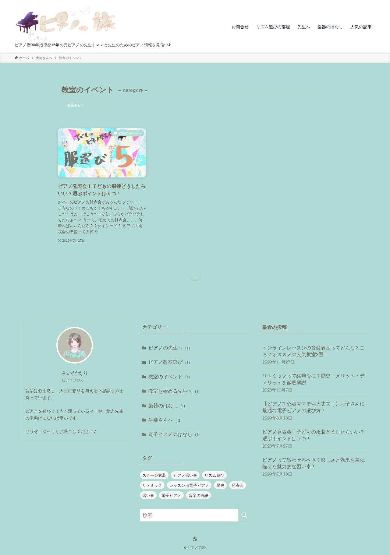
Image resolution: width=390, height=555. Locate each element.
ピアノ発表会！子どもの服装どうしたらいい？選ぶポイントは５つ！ (313, 438)
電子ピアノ (171, 495)
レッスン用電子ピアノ (189, 485)
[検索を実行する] (244, 515)
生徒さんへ (75, 104)
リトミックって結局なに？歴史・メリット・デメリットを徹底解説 (313, 382)
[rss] (195, 539)
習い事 (148, 495)
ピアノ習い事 (185, 475)
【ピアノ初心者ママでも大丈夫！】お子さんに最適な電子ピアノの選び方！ (313, 410)
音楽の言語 (198, 495)
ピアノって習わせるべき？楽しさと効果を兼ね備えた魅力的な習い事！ (313, 466)
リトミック (152, 485)
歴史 (220, 485)
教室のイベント (169, 376)
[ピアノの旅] (68, 23)
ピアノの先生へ (169, 347)
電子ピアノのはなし (174, 433)
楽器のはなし (166, 405)
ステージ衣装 (154, 475)
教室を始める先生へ (174, 390)
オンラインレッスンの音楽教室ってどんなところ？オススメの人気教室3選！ (313, 354)
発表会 (237, 485)
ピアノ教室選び (169, 361)
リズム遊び (214, 475)
